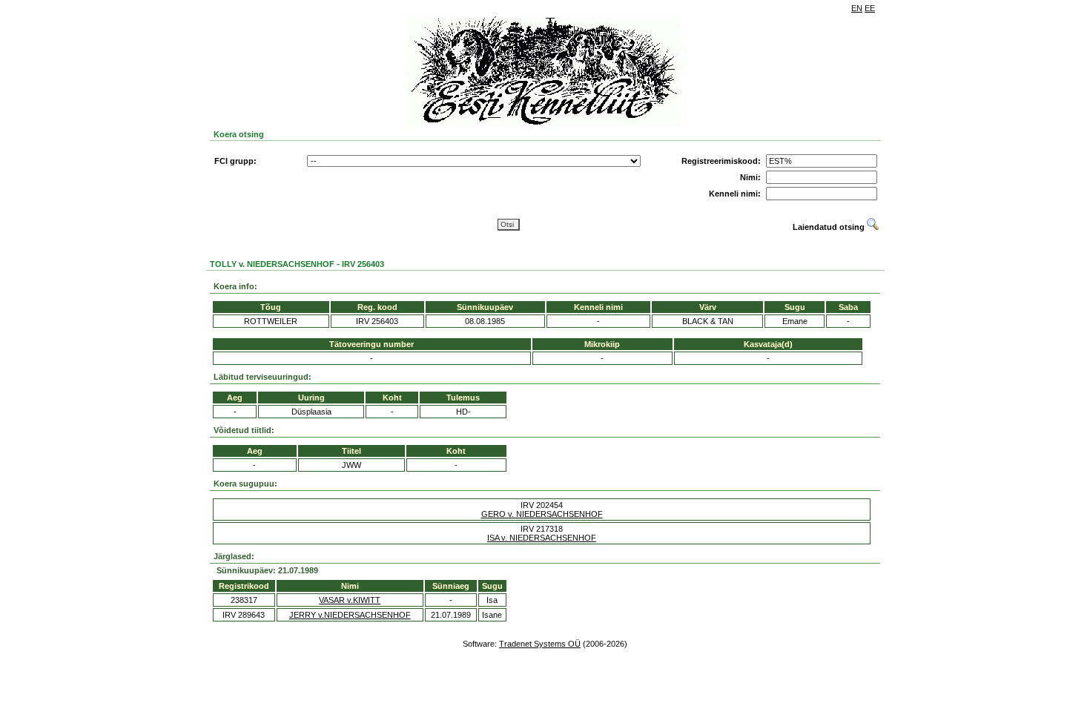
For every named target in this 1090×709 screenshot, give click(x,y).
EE (870, 8)
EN (856, 8)
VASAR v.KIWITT (349, 600)
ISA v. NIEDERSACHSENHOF (541, 537)
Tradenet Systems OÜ (540, 643)
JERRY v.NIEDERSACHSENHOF (350, 614)
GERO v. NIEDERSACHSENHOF (542, 514)
